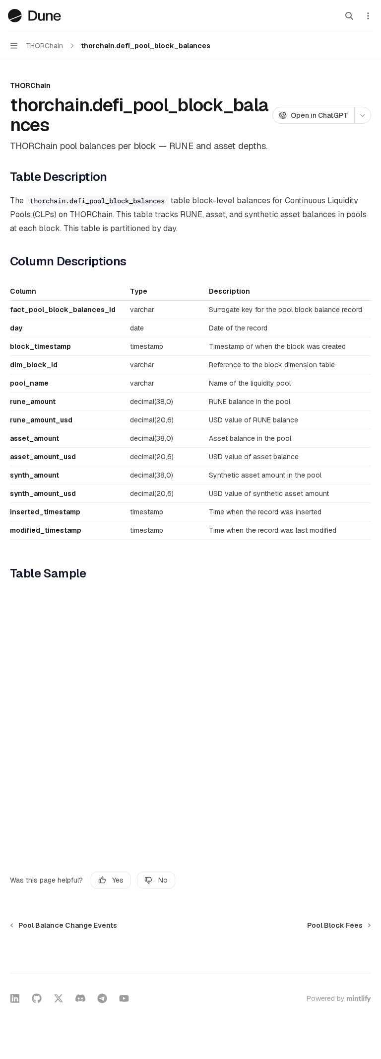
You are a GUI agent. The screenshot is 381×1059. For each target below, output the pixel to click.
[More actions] (368, 16)
